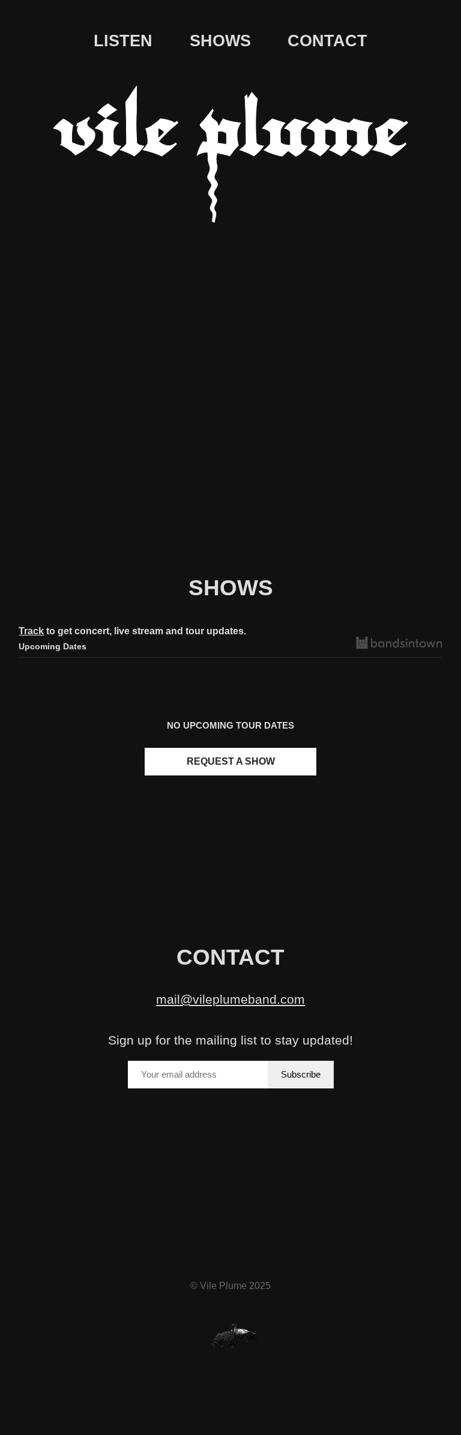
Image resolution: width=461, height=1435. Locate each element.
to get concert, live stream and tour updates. (132, 631)
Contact (327, 41)
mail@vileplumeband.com (230, 999)
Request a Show (231, 761)
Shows (220, 41)
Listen (123, 41)
